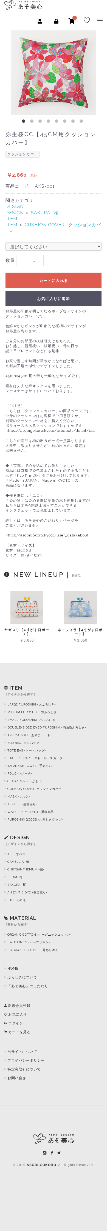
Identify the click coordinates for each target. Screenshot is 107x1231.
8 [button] (82, 122)
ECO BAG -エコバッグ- (24, 743)
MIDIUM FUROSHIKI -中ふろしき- (32, 712)
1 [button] (24, 122)
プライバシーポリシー (25, 1060)
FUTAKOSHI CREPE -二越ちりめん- (33, 950)
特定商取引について (24, 1069)
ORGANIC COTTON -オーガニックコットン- (39, 934)
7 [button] (74, 122)
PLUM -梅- (15, 877)
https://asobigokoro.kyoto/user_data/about (47, 535)
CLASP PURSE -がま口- (25, 781)
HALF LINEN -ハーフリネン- (28, 942)
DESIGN (14, 206)
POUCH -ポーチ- (19, 773)
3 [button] (41, 122)
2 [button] (33, 122)
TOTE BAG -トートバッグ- (26, 750)
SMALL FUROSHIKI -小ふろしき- (32, 720)
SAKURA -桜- (46, 212)
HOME (12, 968)
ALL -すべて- (17, 854)
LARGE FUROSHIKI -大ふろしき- (31, 704)
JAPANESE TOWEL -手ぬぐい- (30, 766)
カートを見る (18, 1032)
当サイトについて (22, 1052)
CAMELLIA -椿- (19, 862)
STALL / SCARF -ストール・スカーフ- (35, 758)
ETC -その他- (17, 900)
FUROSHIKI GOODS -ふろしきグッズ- (35, 819)
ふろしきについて (22, 977)
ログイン (15, 1023)
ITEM (11, 218)
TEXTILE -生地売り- (22, 804)
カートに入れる (53, 280)
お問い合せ (16, 1078)
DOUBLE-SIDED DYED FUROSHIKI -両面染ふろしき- (46, 727)
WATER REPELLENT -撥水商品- (31, 812)
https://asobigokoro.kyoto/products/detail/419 (50, 431)
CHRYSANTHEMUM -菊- (26, 869)
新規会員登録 (18, 1006)
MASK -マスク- (18, 796)
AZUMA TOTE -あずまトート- (29, 735)
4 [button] (49, 122)
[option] (53, 72)
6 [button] (66, 122)
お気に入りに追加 (53, 298)
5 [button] (57, 122)
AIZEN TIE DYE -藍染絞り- (27, 892)
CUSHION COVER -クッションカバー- (35, 789)
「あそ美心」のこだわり (27, 986)
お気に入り (17, 1014)
